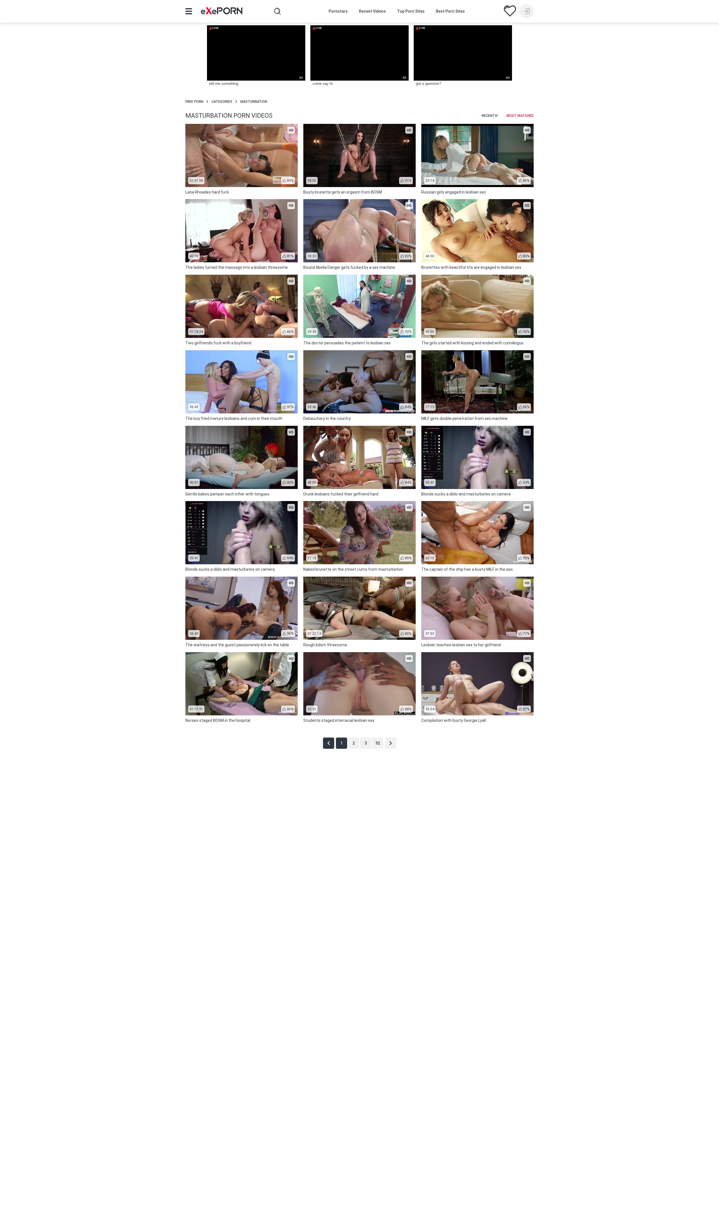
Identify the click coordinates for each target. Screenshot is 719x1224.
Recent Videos (372, 11)
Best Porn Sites (450, 11)
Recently (490, 116)
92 (378, 743)
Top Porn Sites (411, 11)
